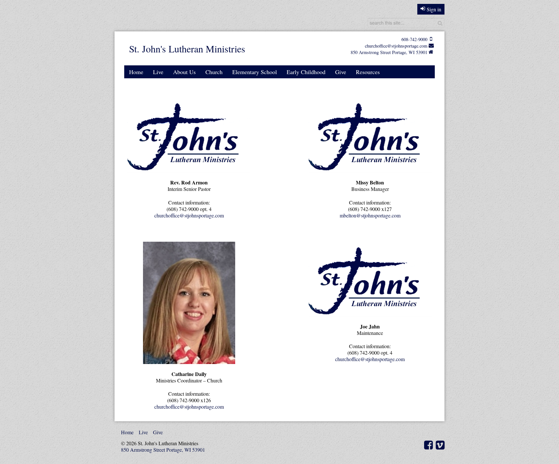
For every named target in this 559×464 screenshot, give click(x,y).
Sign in (434, 9)
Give (340, 72)
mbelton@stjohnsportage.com (370, 215)
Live (158, 72)
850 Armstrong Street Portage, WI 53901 (389, 52)
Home (136, 72)
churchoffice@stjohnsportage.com (396, 46)
